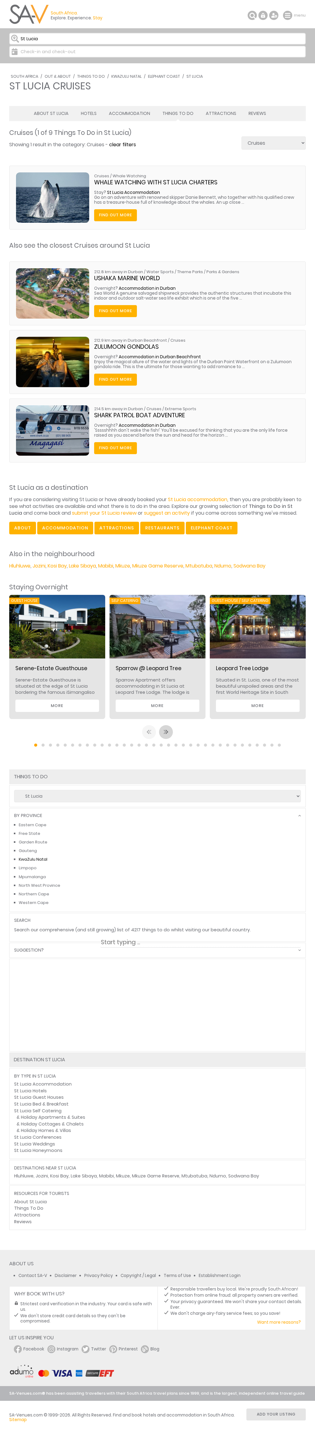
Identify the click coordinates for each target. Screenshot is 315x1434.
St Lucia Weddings (34, 1144)
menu (288, 15)
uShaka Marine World (127, 278)
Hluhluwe (19, 565)
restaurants (162, 528)
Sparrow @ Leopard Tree (148, 668)
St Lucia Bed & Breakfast (41, 1104)
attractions (116, 528)
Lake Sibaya (82, 565)
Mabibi (105, 565)
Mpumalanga (32, 877)
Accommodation (129, 113)
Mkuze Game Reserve (157, 565)
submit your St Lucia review (104, 513)
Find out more (115, 215)
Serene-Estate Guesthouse (51, 668)
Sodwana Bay (249, 565)
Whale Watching (129, 176)
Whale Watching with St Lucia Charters (155, 182)
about (22, 528)
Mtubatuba (198, 565)
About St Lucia (51, 113)
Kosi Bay (57, 565)
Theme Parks (190, 272)
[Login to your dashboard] (263, 15)
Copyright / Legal (138, 1276)
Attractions (221, 113)
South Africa (24, 76)
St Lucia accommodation (197, 499)
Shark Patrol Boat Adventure (139, 415)
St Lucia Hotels (30, 1091)
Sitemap (18, 1420)
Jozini (39, 565)
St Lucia (194, 76)
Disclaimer (66, 1276)
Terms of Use (177, 1276)
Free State (29, 833)
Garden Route (33, 842)
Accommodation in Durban (147, 288)
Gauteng (28, 851)
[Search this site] (252, 15)
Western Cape (34, 903)
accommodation (65, 528)
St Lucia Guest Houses (39, 1097)
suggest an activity (167, 513)
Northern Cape (34, 894)
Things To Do (91, 76)
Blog (154, 1349)
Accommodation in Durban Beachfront (160, 357)
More (57, 706)
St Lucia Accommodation (133, 192)
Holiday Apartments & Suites (53, 1117)
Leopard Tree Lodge (242, 668)
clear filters (122, 144)
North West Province (39, 885)
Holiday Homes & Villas (46, 1130)
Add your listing (276, 1414)
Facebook (33, 1349)
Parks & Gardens (222, 272)
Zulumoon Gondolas (126, 347)
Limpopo (28, 868)
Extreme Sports (180, 409)
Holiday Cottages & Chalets (52, 1124)
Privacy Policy (98, 1276)
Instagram (67, 1349)
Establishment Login (220, 1276)
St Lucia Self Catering (38, 1111)
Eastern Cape (32, 825)
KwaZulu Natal (126, 76)
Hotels (89, 113)
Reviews (257, 113)
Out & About (58, 76)
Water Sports (160, 272)
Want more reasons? (279, 1322)
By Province (28, 815)
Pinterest (128, 1349)
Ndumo (222, 565)
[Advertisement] (157, 1027)
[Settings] (273, 15)
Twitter (98, 1349)
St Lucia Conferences (38, 1137)
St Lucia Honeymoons (38, 1150)
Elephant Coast (164, 76)
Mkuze (122, 565)
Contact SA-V (32, 1276)
